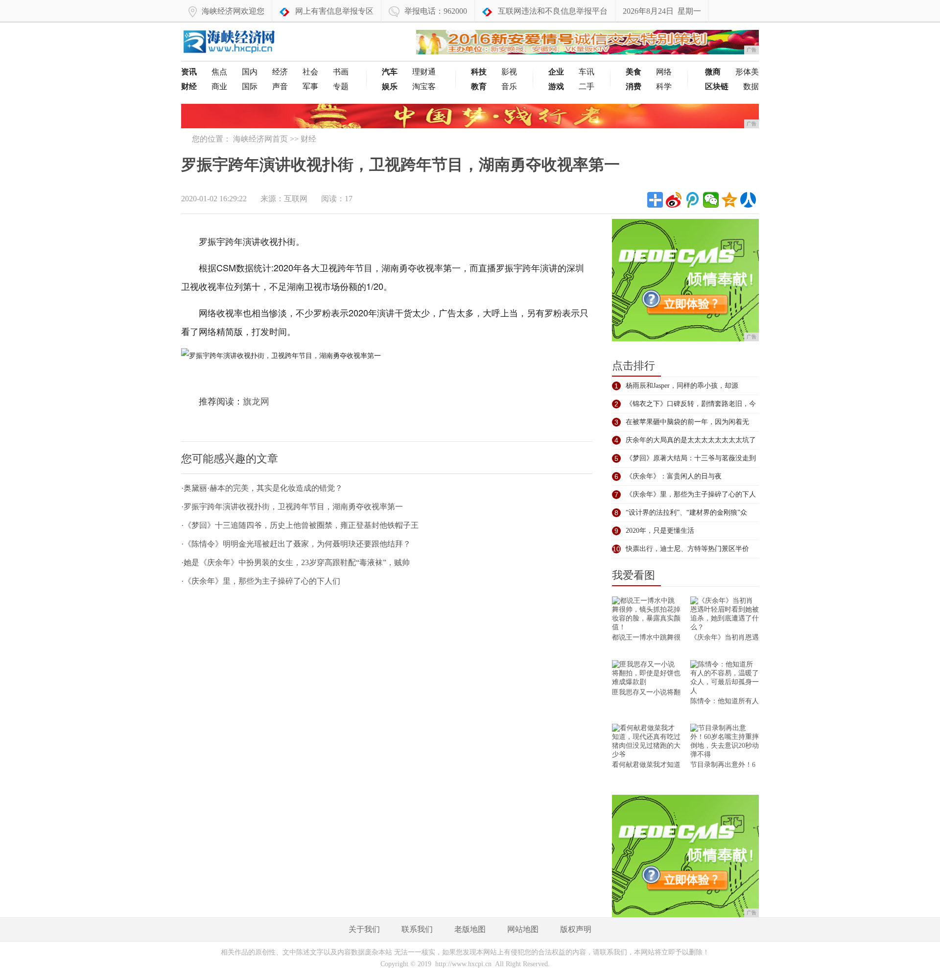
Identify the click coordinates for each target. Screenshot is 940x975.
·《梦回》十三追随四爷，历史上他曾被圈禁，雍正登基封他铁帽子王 (300, 525)
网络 (664, 72)
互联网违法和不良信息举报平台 (553, 11)
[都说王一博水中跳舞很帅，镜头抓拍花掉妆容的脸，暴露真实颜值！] (646, 614)
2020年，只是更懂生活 (660, 530)
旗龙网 (256, 401)
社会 (310, 72)
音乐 (509, 86)
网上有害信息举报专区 (334, 11)
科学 (664, 86)
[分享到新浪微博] (674, 200)
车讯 (586, 72)
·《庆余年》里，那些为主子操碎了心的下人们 (260, 581)
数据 (751, 86)
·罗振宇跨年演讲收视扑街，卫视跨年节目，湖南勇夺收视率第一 (292, 506)
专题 (341, 86)
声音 (280, 86)
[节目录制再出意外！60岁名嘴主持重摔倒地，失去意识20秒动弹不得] (724, 742)
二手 (586, 86)
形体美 (747, 72)
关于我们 (364, 929)
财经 (308, 139)
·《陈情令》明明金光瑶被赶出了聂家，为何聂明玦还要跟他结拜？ (296, 544)
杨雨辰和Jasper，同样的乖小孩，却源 (682, 385)
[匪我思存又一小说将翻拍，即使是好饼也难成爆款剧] (646, 674)
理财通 (424, 72)
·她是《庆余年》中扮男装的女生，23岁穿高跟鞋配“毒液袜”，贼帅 (295, 562)
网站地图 (523, 929)
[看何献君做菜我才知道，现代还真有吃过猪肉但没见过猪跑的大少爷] (646, 742)
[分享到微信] (711, 200)
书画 (341, 72)
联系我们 (417, 929)
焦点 (219, 72)
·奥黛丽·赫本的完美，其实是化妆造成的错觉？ (262, 488)
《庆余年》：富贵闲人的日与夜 (674, 476)
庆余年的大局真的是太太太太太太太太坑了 (691, 440)
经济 (280, 72)
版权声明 (575, 929)
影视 (509, 72)
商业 (219, 86)
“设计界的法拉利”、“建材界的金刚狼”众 (686, 512)
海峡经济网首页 (260, 139)
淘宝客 (424, 86)
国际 (250, 86)
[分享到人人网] (748, 200)
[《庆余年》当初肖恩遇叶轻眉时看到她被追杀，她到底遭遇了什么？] (724, 614)
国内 (250, 72)
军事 (310, 86)
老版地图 (470, 929)
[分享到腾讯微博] (692, 200)
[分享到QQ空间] (729, 200)
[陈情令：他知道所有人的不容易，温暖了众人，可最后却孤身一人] (724, 678)
